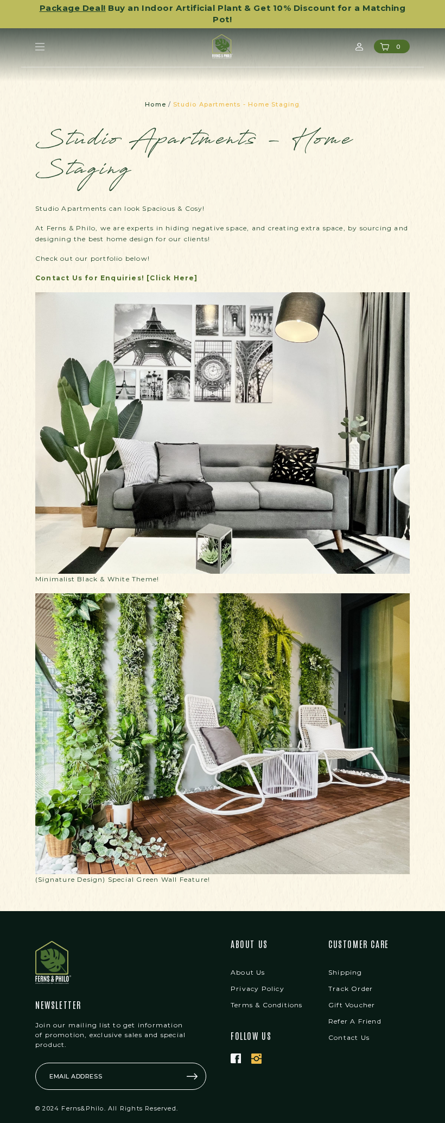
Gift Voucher (351, 993)
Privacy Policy (257, 977)
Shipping (345, 961)
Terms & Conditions (267, 993)
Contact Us (349, 1026)
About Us (248, 961)
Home (155, 93)
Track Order (350, 977)
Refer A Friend (355, 1010)
